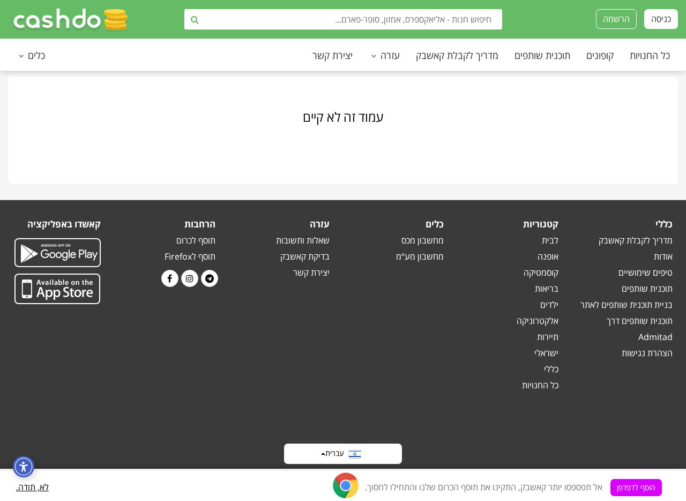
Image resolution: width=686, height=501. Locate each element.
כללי (551, 369)
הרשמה (616, 19)
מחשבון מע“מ (420, 256)
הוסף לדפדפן (636, 487)
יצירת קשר (332, 55)
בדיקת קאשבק (305, 256)
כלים (36, 55)
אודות (663, 256)
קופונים (600, 55)
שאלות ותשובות (303, 240)
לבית (550, 240)
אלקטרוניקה (537, 321)
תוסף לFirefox (190, 256)
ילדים (549, 305)
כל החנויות (650, 55)
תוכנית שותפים (542, 55)
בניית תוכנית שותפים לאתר (626, 305)
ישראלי (546, 353)
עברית (336, 453)
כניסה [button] (661, 19)
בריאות (546, 288)
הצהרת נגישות (647, 353)
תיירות (547, 337)
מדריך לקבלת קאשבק (457, 55)
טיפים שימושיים (645, 272)
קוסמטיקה (541, 272)
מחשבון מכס (422, 240)
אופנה (548, 256)
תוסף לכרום (195, 240)
